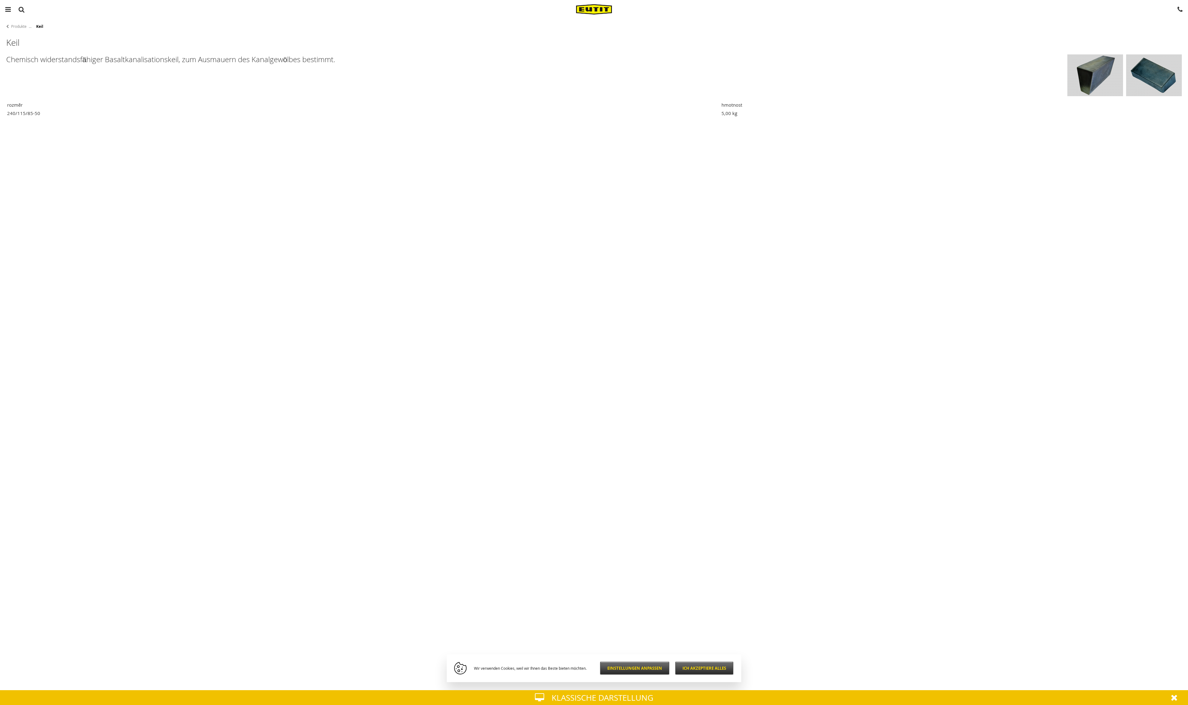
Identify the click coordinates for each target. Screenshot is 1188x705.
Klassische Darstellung (602, 697)
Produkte (19, 26)
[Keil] (1154, 94)
